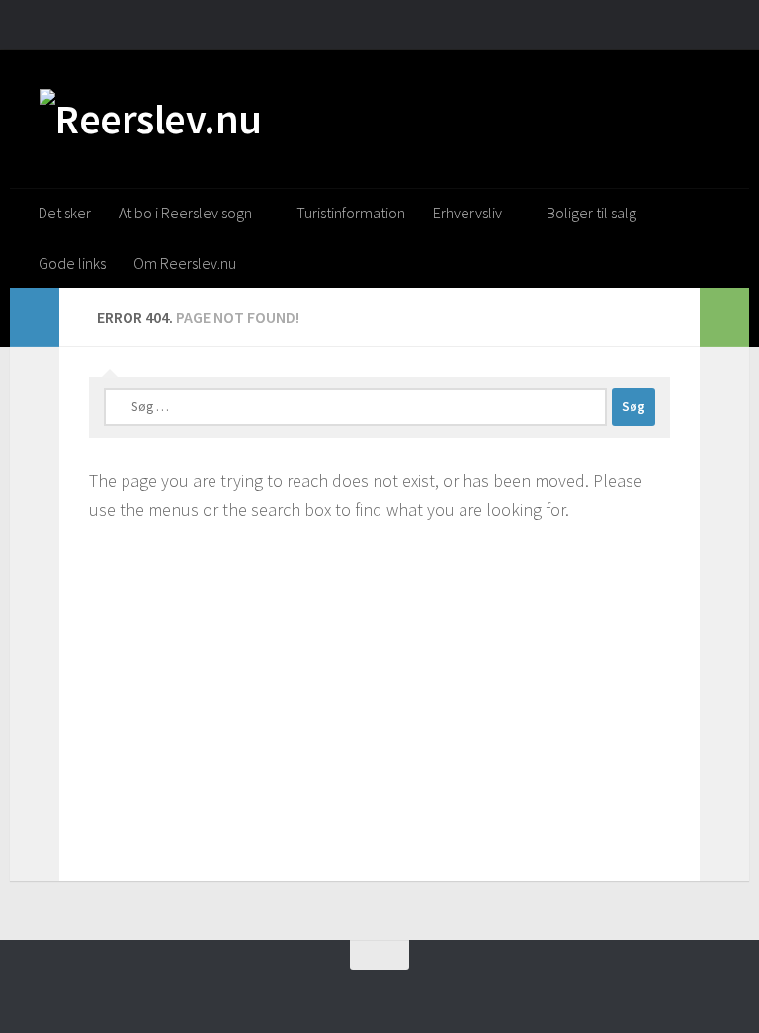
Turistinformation (350, 212)
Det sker (65, 212)
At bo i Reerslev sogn (185, 212)
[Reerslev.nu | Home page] (151, 118)
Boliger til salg (591, 212)
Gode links (72, 263)
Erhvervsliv (467, 212)
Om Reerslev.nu (184, 263)
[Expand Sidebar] (34, 317)
